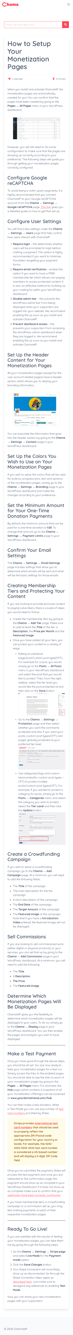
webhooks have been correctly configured (33, 1195)
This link (45, 207)
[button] (68, 4)
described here (22, 1281)
